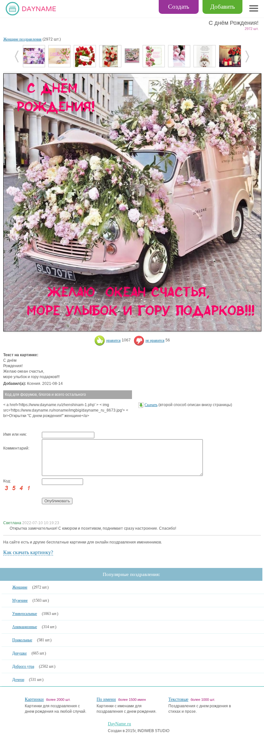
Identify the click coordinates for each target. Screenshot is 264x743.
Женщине (19, 587)
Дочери (18, 679)
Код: (7, 481)
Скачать (151, 405)
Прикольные (22, 640)
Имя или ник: (15, 434)
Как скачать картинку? (28, 552)
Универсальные (24, 613)
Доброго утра (23, 666)
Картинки (34, 699)
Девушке (19, 653)
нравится (113, 340)
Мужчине (20, 600)
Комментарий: (16, 448)
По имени (106, 699)
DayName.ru (119, 723)
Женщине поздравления (22, 39)
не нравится (155, 340)
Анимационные (24, 627)
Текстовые (178, 699)
